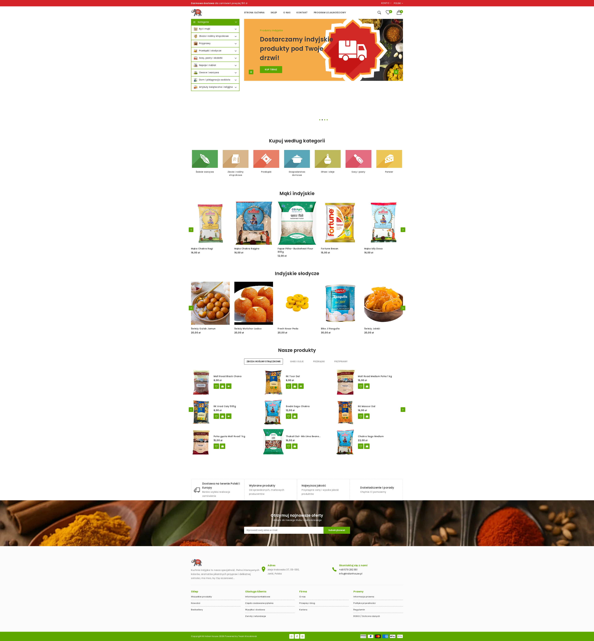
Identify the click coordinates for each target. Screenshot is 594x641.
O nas (302, 596)
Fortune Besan (329, 248)
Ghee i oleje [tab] (296, 361)
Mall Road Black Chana (228, 376)
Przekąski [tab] (319, 361)
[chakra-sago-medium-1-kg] (360, 446)
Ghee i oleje (328, 171)
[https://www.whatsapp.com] (291, 636)
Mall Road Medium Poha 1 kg (375, 376)
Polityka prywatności (364, 603)
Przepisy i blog (307, 603)
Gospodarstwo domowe (297, 173)
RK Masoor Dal (366, 406)
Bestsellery (197, 609)
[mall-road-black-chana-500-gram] (216, 386)
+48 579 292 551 (348, 569)
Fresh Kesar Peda (288, 328)
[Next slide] (396, 72)
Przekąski (266, 171)
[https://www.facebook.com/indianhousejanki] (297, 636)
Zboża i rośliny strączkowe (236, 173)
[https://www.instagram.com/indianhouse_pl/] (302, 636)
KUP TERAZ (271, 69)
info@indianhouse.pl (350, 573)
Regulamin (359, 609)
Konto (385, 3)
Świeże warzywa (205, 171)
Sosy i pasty (358, 171)
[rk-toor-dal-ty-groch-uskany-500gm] (288, 386)
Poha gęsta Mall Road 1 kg (229, 436)
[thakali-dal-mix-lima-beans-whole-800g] (288, 446)
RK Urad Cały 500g (225, 406)
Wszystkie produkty (201, 596)
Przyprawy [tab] (340, 361)
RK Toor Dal (293, 376)
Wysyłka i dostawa (255, 609)
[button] (400, 12)
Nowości (195, 603)
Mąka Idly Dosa (373, 248)
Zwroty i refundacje (255, 616)
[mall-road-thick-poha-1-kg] (216, 446)
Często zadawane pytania (259, 603)
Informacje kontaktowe (257, 596)
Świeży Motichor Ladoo (248, 328)
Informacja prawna (363, 596)
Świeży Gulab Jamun (203, 328)
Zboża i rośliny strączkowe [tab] (263, 361)
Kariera (303, 609)
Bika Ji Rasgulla (330, 328)
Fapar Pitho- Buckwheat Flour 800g (295, 250)
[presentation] (191, 229)
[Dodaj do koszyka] (367, 386)
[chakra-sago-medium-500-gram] (288, 416)
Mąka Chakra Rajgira (246, 248)
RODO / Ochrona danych (366, 616)
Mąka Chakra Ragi (202, 248)
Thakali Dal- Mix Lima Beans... (303, 436)
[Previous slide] (251, 72)
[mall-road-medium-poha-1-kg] (360, 386)
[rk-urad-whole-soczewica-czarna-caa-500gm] (216, 416)
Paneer (389, 171)
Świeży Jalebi (372, 328)
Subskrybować (336, 530)
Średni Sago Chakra (298, 406)
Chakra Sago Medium (371, 436)
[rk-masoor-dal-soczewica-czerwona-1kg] (360, 416)
